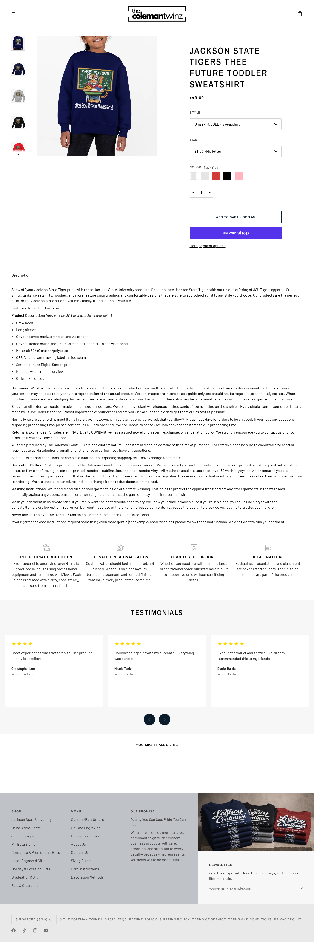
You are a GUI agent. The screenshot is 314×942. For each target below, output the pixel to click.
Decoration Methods (87, 877)
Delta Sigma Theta (26, 827)
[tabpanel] (157, 406)
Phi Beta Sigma (23, 844)
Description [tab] (20, 275)
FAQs (122, 919)
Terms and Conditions (249, 919)
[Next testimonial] (164, 719)
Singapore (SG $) (31, 919)
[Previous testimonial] (149, 719)
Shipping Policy (174, 919)
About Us (78, 844)
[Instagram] (35, 930)
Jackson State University (31, 819)
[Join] (299, 887)
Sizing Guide (81, 860)
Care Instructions (85, 869)
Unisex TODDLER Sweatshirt (217, 124)
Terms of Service (209, 919)
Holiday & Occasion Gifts (30, 869)
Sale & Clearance (24, 885)
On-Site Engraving (85, 827)
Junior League (23, 836)
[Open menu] (18, 14)
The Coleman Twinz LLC (85, 919)
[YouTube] (46, 930)
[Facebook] (13, 930)
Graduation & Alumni (27, 877)
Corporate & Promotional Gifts (35, 852)
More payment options (208, 245)
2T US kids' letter (207, 151)
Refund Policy (143, 919)
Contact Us (80, 852)
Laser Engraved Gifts (28, 860)
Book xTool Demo (85, 836)
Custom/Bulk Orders (87, 819)
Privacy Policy (288, 919)
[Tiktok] (24, 930)
